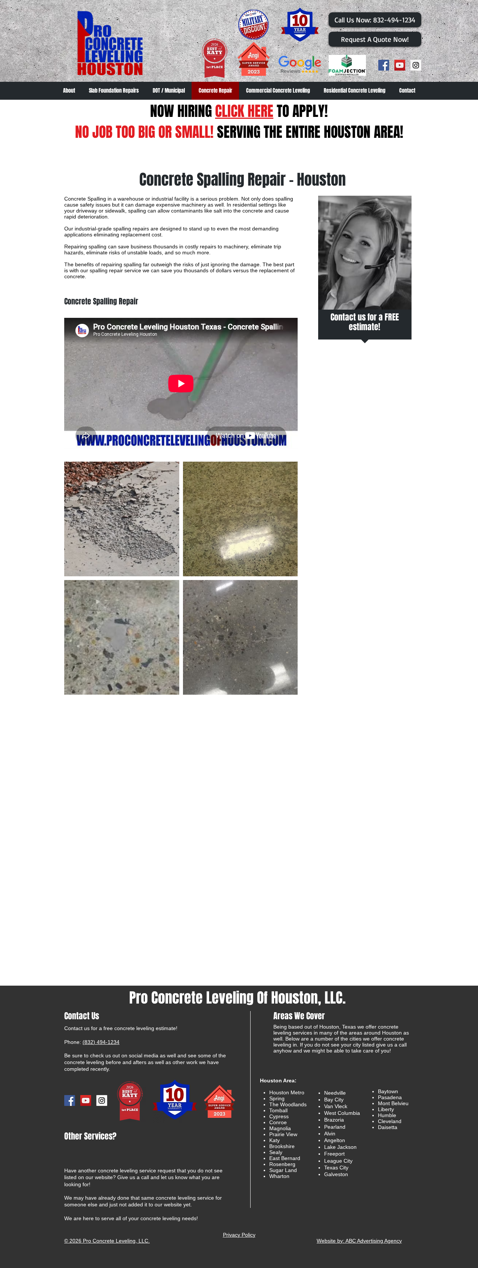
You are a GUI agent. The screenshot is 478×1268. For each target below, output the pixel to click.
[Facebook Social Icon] (383, 65)
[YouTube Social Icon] (399, 65)
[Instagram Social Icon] (415, 65)
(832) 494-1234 (101, 1042)
